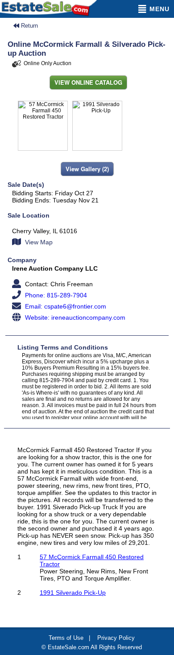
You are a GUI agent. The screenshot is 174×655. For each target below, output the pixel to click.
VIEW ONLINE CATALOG (88, 82)
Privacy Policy (116, 637)
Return (28, 25)
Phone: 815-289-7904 (55, 295)
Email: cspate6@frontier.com (64, 306)
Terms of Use (66, 637)
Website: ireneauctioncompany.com (74, 317)
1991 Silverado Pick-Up (73, 592)
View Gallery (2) (87, 169)
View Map (38, 242)
